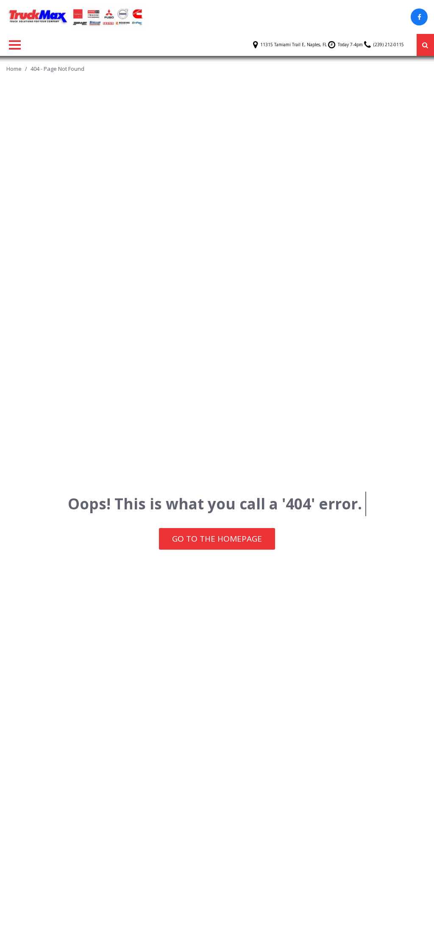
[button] (425, 45)
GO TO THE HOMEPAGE (217, 538)
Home (14, 68)
